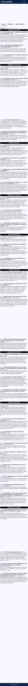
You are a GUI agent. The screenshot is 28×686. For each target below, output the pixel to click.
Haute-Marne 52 (19, 24)
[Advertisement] (14, 13)
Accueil (3, 24)
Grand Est (10, 24)
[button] (25, 1)
